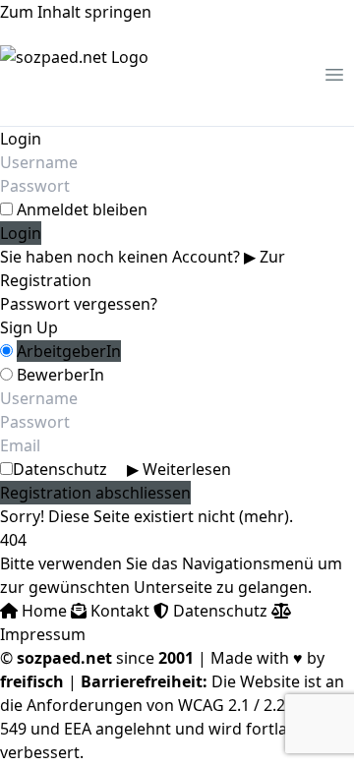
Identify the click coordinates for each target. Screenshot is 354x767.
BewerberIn (60, 374)
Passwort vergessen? (78, 304)
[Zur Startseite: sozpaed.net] (74, 74)
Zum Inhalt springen (75, 12)
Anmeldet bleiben (82, 209)
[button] (334, 74)
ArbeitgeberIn (69, 351)
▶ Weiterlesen (179, 469)
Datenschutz (122, 469)
